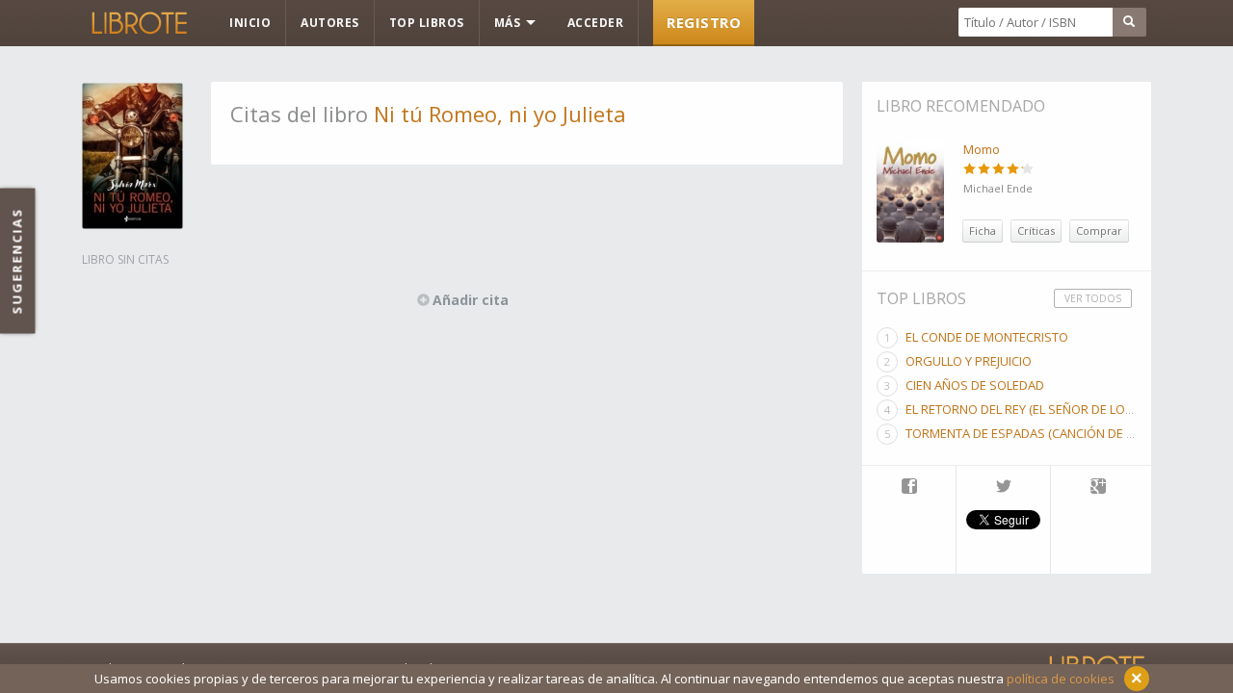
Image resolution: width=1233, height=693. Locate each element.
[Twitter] (1003, 488)
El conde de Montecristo (986, 337)
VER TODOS (1092, 298)
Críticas (1036, 230)
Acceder (595, 22)
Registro (704, 22)
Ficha (982, 230)
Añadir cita (471, 300)
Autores (330, 22)
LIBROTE (137, 23)
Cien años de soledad (974, 385)
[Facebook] (909, 488)
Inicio (250, 22)
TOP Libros (426, 22)
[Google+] (1098, 488)
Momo (981, 149)
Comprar (1099, 230)
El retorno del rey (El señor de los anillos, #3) (1056, 409)
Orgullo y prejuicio (968, 361)
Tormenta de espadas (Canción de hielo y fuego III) (1066, 433)
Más (509, 22)
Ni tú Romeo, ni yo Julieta (500, 113)
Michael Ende (998, 188)
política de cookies (1061, 678)
